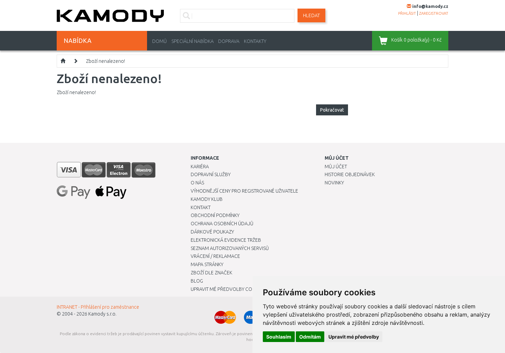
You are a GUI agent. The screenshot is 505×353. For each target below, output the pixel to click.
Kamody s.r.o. (102, 314)
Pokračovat (332, 110)
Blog (197, 281)
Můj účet (336, 166)
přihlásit (407, 13)
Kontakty (255, 41)
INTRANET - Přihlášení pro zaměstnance (98, 307)
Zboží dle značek (211, 272)
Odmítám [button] (310, 337)
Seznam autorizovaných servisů (230, 248)
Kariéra (200, 166)
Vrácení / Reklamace (215, 256)
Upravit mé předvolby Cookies (228, 289)
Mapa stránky (207, 264)
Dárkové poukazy (212, 232)
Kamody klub (207, 199)
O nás (197, 182)
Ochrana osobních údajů (222, 223)
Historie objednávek (350, 174)
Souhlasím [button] (278, 337)
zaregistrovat (433, 13)
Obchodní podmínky (215, 215)
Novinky (334, 182)
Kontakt (201, 207)
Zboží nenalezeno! (105, 61)
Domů (159, 41)
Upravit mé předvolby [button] (353, 337)
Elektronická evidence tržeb (226, 240)
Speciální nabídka (192, 41)
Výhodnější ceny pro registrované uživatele (244, 191)
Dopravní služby (211, 174)
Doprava (228, 41)
